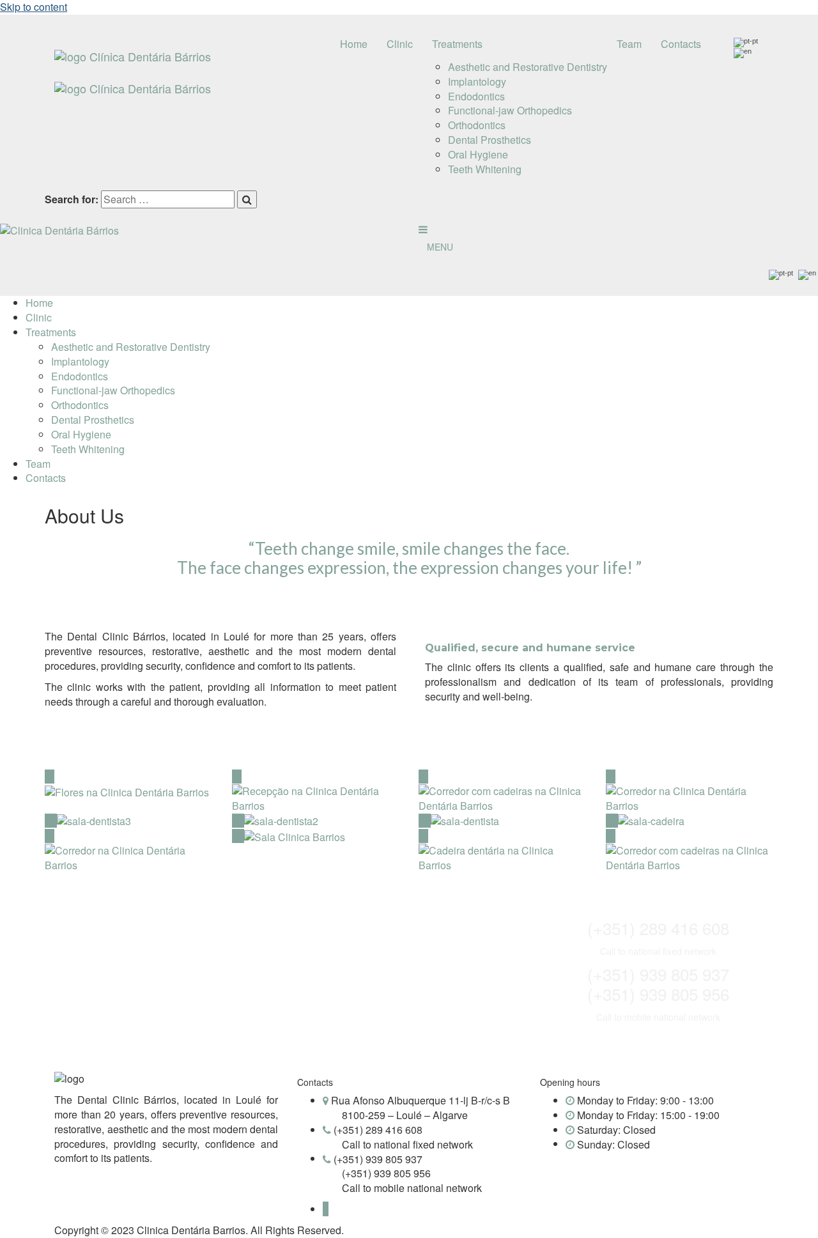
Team (629, 43)
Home (353, 43)
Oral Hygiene (478, 154)
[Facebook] (325, 1209)
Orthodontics (476, 125)
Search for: (71, 199)
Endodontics (476, 96)
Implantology (477, 81)
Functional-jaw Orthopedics (510, 110)
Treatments (457, 43)
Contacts (681, 43)
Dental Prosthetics (489, 139)
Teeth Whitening (484, 169)
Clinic (400, 43)
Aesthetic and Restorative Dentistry (527, 66)
